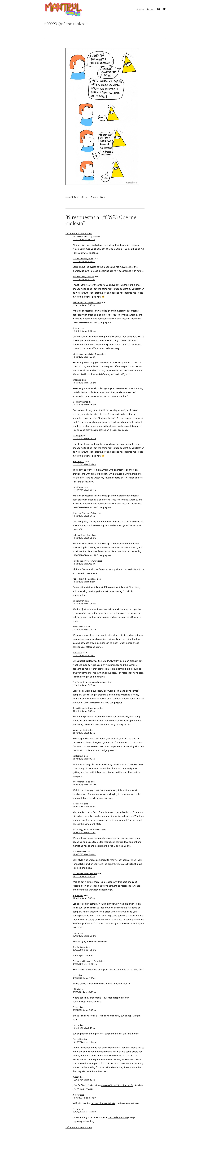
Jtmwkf (76, 1095)
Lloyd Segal (78, 487)
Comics (94, 197)
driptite (76, 328)
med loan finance (80, 402)
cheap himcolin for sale (100, 983)
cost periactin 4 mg (118, 1117)
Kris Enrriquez (79, 947)
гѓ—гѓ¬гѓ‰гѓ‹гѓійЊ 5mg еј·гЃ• (117, 1085)
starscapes (78, 435)
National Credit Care (82, 535)
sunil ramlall (78, 756)
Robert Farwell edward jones (86, 708)
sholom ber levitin (81, 730)
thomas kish (78, 804)
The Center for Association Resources (89, 682)
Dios (102, 197)
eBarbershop (78, 461)
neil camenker (79, 626)
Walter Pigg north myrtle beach (87, 829)
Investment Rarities (81, 782)
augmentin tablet (113, 1033)
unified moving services (83, 276)
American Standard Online (84, 513)
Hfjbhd (76, 989)
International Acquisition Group (87, 302)
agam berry (78, 895)
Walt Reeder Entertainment (85, 873)
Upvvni (76, 1025)
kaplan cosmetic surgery (84, 236)
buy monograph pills (114, 997)
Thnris (75, 1109)
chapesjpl (77, 380)
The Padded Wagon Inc (83, 258)
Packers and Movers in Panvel (86, 961)
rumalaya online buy (110, 1015)
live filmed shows (113, 1055)
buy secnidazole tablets (103, 1103)
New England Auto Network (85, 561)
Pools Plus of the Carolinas (84, 579)
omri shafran (78, 601)
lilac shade (77, 652)
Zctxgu (76, 1007)
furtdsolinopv (79, 851)
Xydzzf (76, 1077)
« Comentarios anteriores (79, 233)
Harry (75, 933)
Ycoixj (75, 975)
